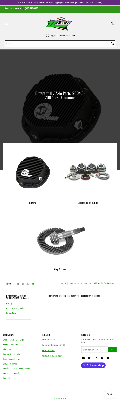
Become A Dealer (10, 344)
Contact (6, 378)
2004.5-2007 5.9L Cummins (80, 283)
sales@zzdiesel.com (52, 356)
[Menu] (6, 23)
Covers (9, 304)
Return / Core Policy (11, 373)
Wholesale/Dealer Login (13, 340)
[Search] (112, 44)
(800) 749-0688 (31, 8)
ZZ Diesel (57, 399)
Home (63, 283)
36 (28, 284)
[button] (112, 23)
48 (33, 284)
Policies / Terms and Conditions (16, 368)
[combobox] (57, 44)
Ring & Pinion (12, 313)
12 (18, 284)
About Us (7, 349)
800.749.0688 (48, 350)
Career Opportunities (12, 354)
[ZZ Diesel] (59, 24)
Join (112, 349)
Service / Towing (10, 364)
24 (23, 284)
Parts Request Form (11, 359)
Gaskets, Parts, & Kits (15, 308)
